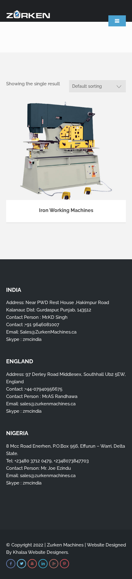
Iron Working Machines (66, 210)
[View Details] (66, 150)
